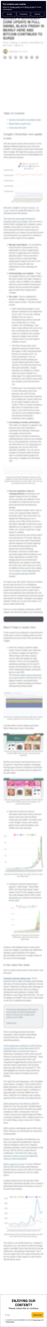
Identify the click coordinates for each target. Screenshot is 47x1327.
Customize (23, 14)
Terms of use (29, 7)
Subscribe (37, 1315)
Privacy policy (15, 7)
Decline (37, 14)
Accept (9, 14)
